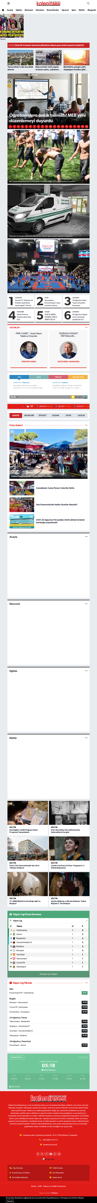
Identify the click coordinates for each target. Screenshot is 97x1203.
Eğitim (19, 10)
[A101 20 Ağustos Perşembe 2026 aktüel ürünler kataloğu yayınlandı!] (21, 521)
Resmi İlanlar (53, 10)
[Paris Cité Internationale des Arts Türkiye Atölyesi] (27, 848)
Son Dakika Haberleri (20, 1177)
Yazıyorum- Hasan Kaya (68, 362)
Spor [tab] (68, 415)
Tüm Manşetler (58, 1173)
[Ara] (88, 3)
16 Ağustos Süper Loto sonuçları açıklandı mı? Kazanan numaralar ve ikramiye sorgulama (80, 317)
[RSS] (59, 1154)
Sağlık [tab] (81, 415)
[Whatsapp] (55, 1154)
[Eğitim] (86, 671)
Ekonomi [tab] (29, 415)
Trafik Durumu (57, 1168)
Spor (74, 10)
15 (66, 126)
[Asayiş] (86, 537)
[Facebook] (38, 1154)
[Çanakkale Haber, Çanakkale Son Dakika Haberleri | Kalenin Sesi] (48, 3)
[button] (10, 101)
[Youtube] (51, 1154)
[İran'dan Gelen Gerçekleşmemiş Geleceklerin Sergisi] (69, 813)
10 (46, 126)
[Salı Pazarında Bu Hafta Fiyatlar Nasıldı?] (21, 505)
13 (58, 126)
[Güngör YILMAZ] (29, 350)
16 (70, 126)
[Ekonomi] (86, 604)
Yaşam (47, 311)
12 (54, 127)
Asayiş (10, 10)
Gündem (40, 10)
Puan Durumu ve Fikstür (21, 1173)
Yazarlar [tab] (14, 328)
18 (78, 126)
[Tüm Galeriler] (86, 425)
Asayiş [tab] (15, 415)
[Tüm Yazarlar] (86, 328)
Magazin (92, 10)
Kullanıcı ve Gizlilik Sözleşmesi (54, 1186)
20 (87, 126)
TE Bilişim (54, 1193)
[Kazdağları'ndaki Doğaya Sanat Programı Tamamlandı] (27, 813)
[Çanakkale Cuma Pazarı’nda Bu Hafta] (21, 488)
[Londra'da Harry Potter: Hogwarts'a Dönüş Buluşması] (69, 848)
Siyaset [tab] (42, 415)
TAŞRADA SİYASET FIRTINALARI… (68, 334)
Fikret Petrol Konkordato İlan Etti (24, 317)
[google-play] (48, 1159)
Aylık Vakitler (15, 1087)
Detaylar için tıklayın (48, 974)
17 (74, 126)
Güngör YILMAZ (28, 362)
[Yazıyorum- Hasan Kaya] (68, 350)
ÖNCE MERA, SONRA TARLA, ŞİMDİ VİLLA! (51, 317)
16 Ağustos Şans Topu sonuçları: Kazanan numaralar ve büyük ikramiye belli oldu (79, 303)
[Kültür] (86, 738)
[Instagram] (46, 1154)
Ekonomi (29, 10)
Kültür (82, 10)
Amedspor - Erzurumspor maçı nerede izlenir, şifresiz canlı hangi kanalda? (53, 303)
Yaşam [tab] (55, 415)
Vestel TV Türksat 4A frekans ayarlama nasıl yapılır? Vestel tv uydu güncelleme (24, 303)
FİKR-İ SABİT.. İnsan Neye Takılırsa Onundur (29, 334)
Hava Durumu (18, 1168)
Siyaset (65, 10)
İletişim (34, 1186)
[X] (42, 1154)
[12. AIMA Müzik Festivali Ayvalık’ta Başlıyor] (27, 884)
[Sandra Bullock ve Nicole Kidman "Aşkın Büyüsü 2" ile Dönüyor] (69, 884)
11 (50, 126)
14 (63, 126)
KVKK (40, 1186)
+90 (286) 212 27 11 (50, 1140)
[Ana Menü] (8, 4)
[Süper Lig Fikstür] (86, 983)
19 (83, 126)
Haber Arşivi (57, 1177)
